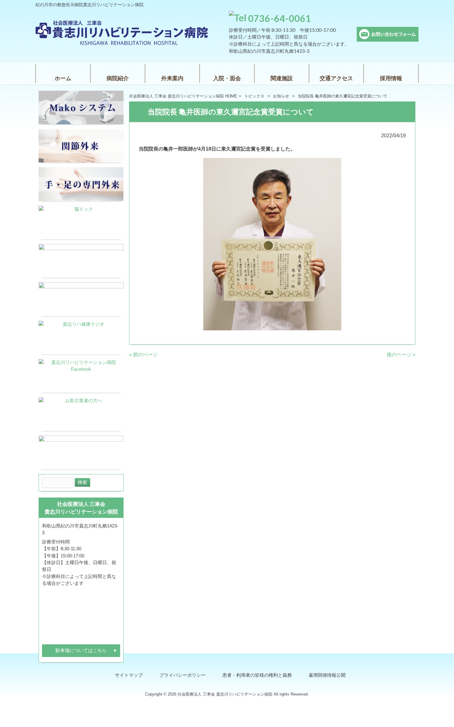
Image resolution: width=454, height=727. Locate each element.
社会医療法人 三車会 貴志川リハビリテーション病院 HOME (183, 96)
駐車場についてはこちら (81, 650)
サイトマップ (129, 675)
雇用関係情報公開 (327, 675)
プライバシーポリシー (182, 675)
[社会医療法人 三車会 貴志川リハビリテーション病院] (122, 43)
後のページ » (401, 354)
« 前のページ (143, 354)
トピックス (254, 96)
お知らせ (281, 96)
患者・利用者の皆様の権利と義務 (257, 675)
